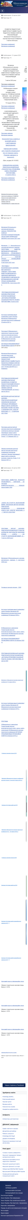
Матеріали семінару (7, 135)
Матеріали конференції (8, 86)
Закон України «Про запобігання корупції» (13, 1200)
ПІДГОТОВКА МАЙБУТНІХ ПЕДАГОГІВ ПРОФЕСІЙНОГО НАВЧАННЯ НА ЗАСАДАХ (12, 481)
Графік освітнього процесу (10, 1128)
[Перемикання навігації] (2, 11)
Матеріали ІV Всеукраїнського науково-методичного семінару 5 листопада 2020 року (12, 560)
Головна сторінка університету (11, 1152)
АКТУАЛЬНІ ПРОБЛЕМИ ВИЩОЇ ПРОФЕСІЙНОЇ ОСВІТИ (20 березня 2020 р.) (12, 640)
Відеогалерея (5, 1213)
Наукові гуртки (7, 1101)
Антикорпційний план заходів (14, 1193)
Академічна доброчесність (10, 1109)
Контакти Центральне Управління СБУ (12, 1215)
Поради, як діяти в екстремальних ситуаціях (14, 1208)
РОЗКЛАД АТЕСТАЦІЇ (9, 1136)
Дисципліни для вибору (9, 1131)
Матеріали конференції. (8, 46)
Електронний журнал (9, 1099)
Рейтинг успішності (8, 1133)
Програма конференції (7, 106)
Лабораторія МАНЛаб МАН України (13, 1169)
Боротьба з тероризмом (8, 1205)
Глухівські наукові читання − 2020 (11, 587)
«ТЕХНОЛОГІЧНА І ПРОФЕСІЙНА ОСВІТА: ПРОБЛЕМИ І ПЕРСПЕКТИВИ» (10, 171)
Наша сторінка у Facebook (14, 1085)
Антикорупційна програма (13, 1190)
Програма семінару (7, 133)
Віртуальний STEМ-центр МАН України (14, 1171)
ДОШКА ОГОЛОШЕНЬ (9, 1138)
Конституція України (7, 1195)
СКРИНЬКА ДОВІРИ (11, 1188)
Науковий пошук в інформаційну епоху (12, 981)
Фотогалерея (4, 1210)
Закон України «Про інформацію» (10, 1198)
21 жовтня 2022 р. (10, 175)
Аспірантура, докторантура (11, 1119)
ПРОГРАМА (4, 721)
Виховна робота (7, 1104)
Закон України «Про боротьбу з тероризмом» (14, 1203)
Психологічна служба (9, 1107)
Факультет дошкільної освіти (11, 1164)
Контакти (8, 1185)
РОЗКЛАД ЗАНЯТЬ (8, 1096)
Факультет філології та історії (11, 1166)
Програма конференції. (8, 44)
